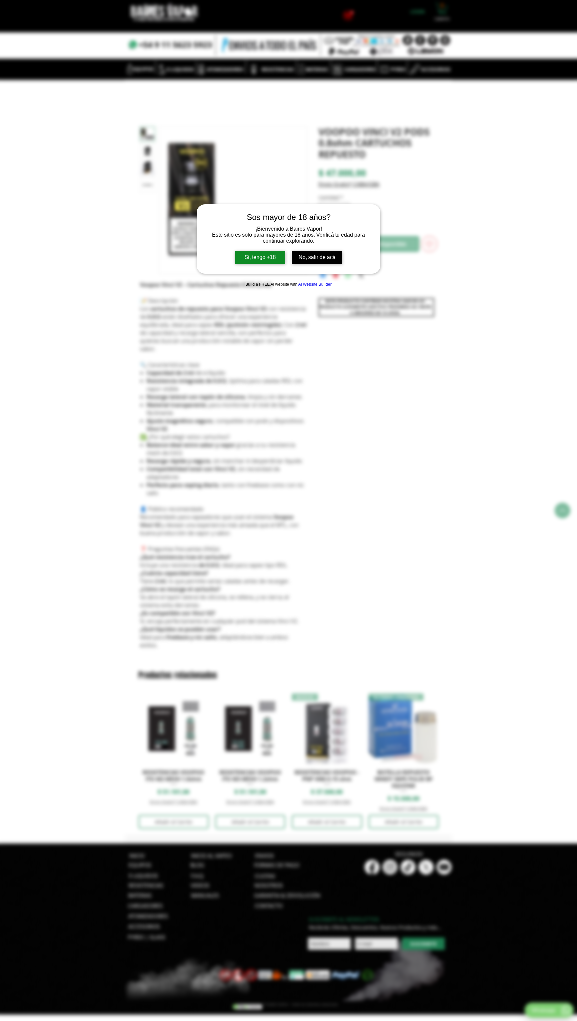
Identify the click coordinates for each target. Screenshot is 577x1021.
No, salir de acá (317, 257)
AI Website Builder (315, 284)
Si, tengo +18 (260, 257)
